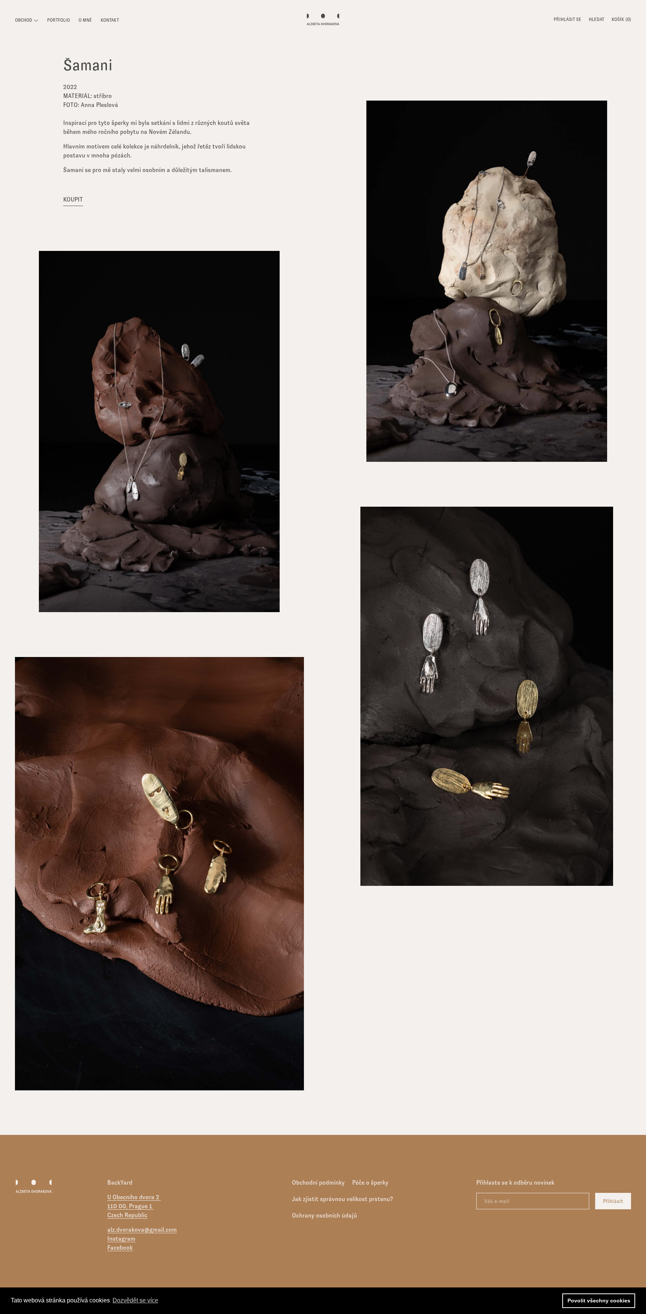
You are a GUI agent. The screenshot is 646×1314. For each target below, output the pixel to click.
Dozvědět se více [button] (135, 1300)
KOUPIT (73, 199)
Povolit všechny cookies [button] (598, 1301)
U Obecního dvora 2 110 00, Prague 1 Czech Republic (134, 1206)
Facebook (120, 1247)
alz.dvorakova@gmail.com (142, 1229)
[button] (596, 20)
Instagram (121, 1238)
